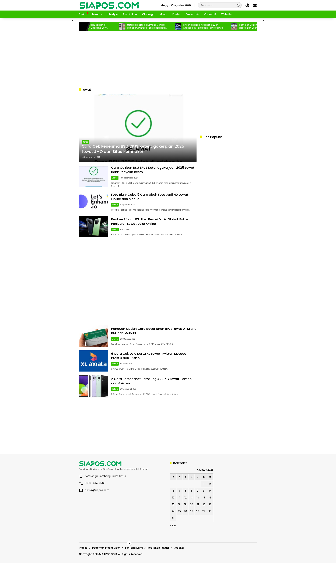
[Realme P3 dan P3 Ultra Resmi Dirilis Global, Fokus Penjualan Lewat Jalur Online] (93, 226)
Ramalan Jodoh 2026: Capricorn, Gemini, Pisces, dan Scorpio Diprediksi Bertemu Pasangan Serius (249, 26)
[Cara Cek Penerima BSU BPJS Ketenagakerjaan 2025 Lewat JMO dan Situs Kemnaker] (138, 128)
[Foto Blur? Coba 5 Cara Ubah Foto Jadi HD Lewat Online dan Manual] (93, 202)
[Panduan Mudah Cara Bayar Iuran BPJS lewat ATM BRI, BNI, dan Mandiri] (93, 336)
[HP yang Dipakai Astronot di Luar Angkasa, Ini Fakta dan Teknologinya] (166, 26)
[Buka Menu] (255, 5)
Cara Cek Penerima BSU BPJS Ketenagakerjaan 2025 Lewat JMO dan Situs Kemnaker (133, 149)
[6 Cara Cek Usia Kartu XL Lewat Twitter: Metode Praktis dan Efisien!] (93, 361)
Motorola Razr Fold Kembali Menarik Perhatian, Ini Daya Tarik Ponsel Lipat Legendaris (134, 26)
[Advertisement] (61, 70)
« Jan (173, 525)
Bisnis (115, 339)
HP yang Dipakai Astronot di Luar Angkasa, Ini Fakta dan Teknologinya (191, 26)
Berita (85, 141)
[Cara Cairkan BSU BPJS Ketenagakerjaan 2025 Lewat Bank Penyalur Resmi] (93, 176)
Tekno (115, 204)
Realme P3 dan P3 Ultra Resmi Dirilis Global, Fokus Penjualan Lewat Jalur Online (149, 221)
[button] (238, 5)
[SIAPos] (109, 5)
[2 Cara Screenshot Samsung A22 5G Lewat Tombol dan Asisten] (93, 386)
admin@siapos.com (97, 490)
